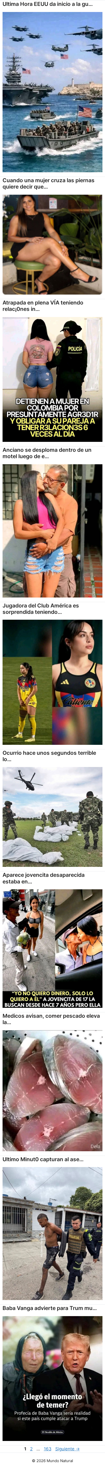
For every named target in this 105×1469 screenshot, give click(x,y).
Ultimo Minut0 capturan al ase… (43, 1159)
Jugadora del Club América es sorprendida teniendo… (41, 608)
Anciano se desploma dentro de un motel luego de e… (47, 453)
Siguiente (67, 1448)
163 (48, 1448)
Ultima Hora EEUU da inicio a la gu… (48, 4)
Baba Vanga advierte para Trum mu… (50, 1308)
